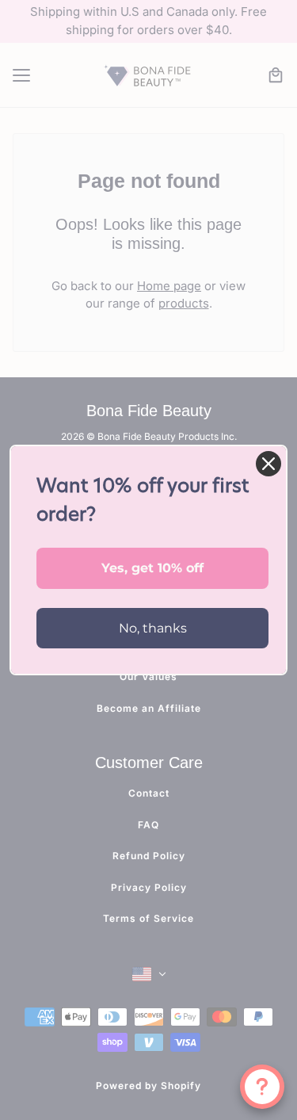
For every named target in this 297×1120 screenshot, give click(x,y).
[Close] (268, 464)
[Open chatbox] (262, 1087)
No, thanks (153, 628)
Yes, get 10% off (152, 567)
